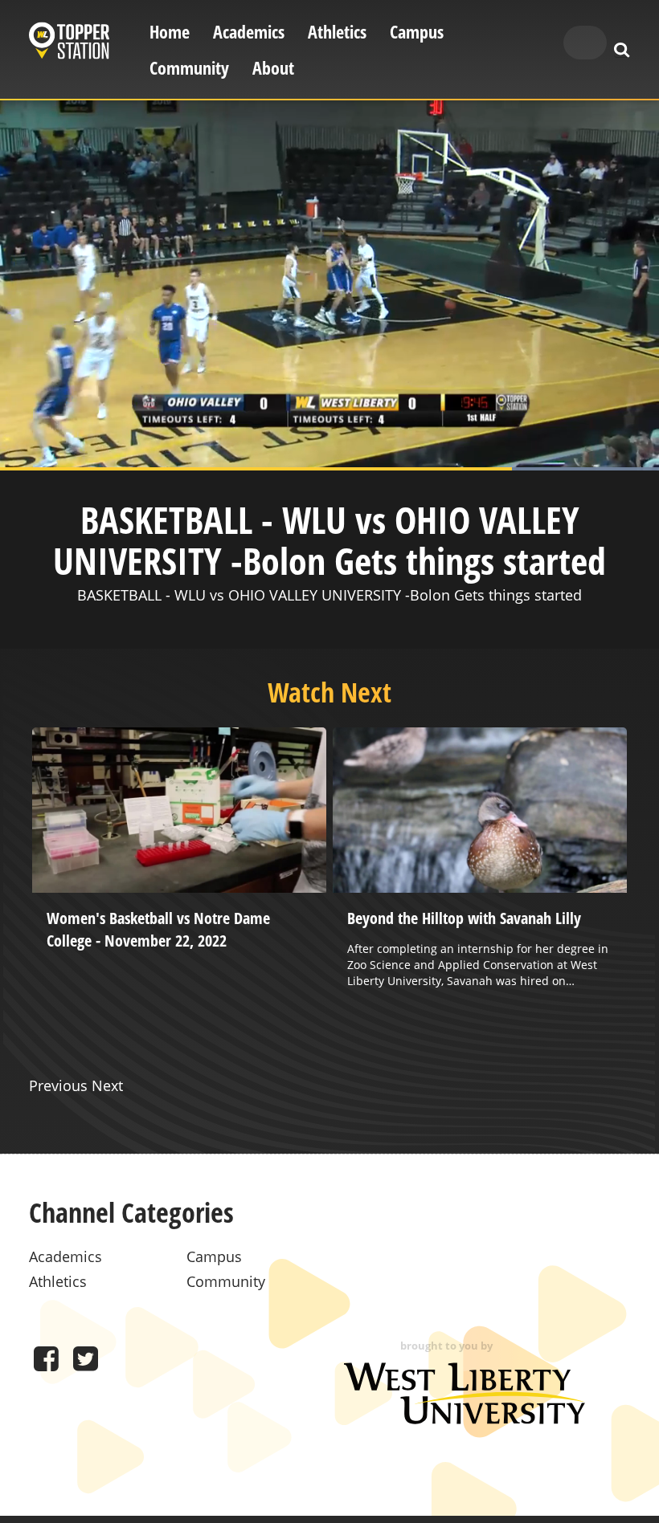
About (273, 67)
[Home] (69, 42)
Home (169, 31)
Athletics (337, 31)
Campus (417, 31)
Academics (248, 31)
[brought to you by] (464, 1418)
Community (189, 67)
